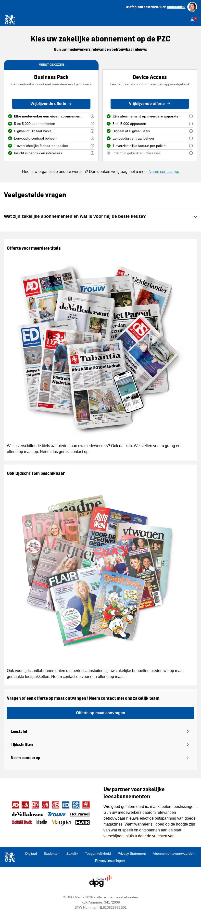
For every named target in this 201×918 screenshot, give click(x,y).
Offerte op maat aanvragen (100, 713)
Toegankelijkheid (98, 853)
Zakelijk (72, 853)
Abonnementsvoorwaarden (174, 853)
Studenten (52, 853)
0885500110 (176, 7)
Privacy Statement (132, 853)
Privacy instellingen (110, 861)
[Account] (193, 20)
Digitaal (31, 853)
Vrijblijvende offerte (48, 104)
